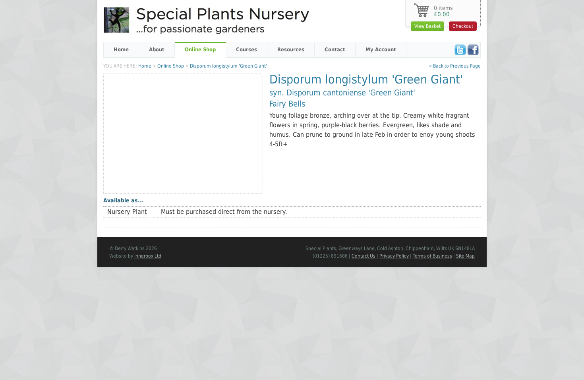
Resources (290, 49)
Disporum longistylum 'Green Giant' (228, 66)
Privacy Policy (394, 256)
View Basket (427, 26)
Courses (246, 49)
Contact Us (363, 256)
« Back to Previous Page (455, 66)
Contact (335, 49)
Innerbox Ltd (147, 256)
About (156, 49)
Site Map (465, 256)
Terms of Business (432, 256)
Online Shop (200, 49)
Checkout (463, 26)
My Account (380, 49)
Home (121, 49)
